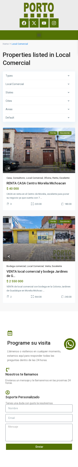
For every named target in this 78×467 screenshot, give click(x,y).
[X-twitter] (34, 23)
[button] (39, 35)
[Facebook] (24, 23)
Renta (55, 178)
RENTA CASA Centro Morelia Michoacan (36, 183)
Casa (9, 178)
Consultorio (19, 178)
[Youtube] (44, 23)
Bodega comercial (16, 266)
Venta (48, 266)
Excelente (64, 178)
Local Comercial (34, 178)
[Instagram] (54, 23)
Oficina (47, 178)
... (41, 197)
